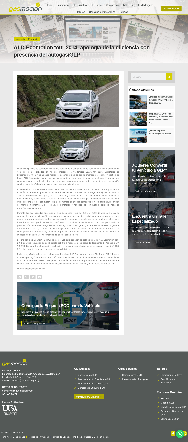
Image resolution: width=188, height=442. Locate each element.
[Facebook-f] (173, 433)
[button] (19, 277)
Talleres (81, 11)
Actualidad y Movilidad (26, 39)
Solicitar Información (145, 191)
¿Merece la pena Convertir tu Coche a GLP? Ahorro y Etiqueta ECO (161, 100)
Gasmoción (63, 5)
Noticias (123, 11)
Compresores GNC (116, 5)
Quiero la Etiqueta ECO (35, 323)
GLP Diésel (96, 5)
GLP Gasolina (80, 5)
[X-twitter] (184, 433)
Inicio (49, 5)
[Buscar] (169, 76)
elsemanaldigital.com (35, 268)
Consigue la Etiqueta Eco (102, 11)
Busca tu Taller (142, 242)
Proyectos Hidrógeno (142, 5)
